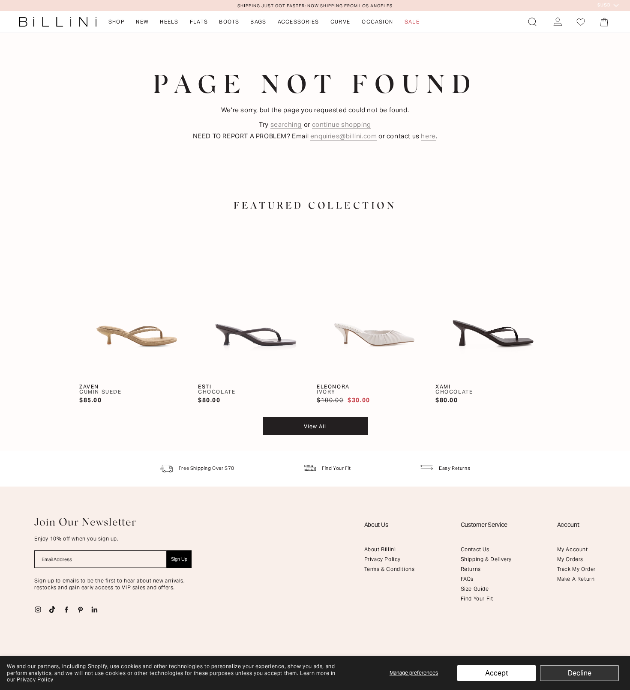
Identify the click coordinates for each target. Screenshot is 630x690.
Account (568, 525)
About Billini (380, 549)
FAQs (467, 579)
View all (315, 426)
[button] (532, 22)
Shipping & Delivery (486, 559)
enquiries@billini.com (343, 136)
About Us (376, 525)
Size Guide (475, 588)
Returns (471, 569)
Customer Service (484, 525)
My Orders (570, 559)
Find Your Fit (477, 598)
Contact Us (475, 549)
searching (286, 124)
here (428, 136)
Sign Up (179, 559)
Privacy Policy (35, 679)
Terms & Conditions (389, 569)
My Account (572, 549)
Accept (496, 673)
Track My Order (576, 569)
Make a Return (576, 579)
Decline (579, 673)
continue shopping (341, 124)
